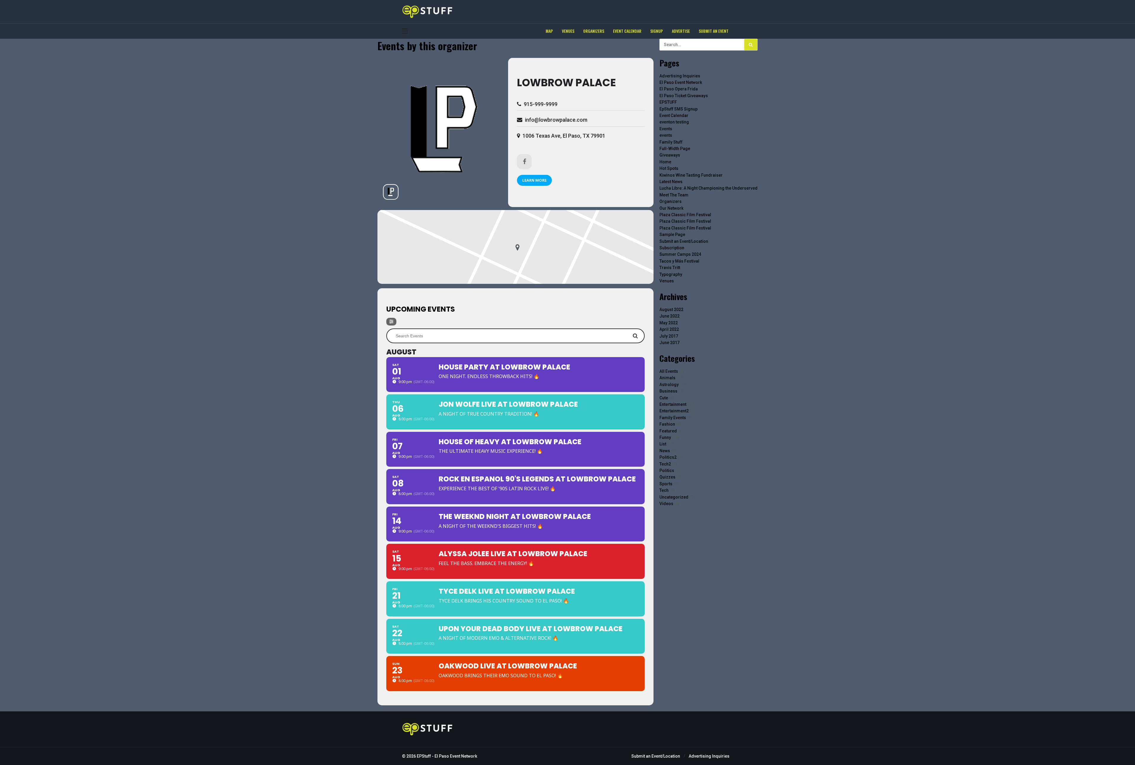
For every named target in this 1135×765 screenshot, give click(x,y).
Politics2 (668, 457)
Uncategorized (673, 497)
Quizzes (667, 477)
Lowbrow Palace (566, 82)
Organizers (670, 201)
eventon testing (674, 122)
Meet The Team (673, 195)
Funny (665, 437)
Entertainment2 (674, 410)
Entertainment (672, 404)
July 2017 (668, 336)
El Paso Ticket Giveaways (683, 95)
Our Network (671, 208)
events (665, 135)
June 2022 (669, 316)
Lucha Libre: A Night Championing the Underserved (708, 188)
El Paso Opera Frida (678, 89)
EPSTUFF (668, 102)
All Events (668, 371)
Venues (666, 281)
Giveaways (669, 155)
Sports (665, 483)
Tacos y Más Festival (679, 261)
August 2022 (671, 309)
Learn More (534, 180)
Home (665, 161)
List (662, 444)
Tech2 (665, 464)
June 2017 (669, 342)
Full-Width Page (674, 148)
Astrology (669, 384)
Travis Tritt (669, 267)
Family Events (672, 417)
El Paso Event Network (680, 82)
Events (665, 128)
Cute (663, 397)
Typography (670, 274)
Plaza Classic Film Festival (685, 214)
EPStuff (424, 756)
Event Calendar (673, 115)
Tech (664, 490)
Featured (668, 431)
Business (668, 391)
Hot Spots (668, 168)
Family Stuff (670, 142)
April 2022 (669, 329)
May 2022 (668, 322)
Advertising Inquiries (679, 76)
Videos (666, 503)
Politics (666, 470)
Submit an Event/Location (683, 241)
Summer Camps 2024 (680, 254)
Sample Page (672, 234)
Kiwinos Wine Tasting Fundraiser (691, 175)
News (664, 450)
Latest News (670, 181)
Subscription (671, 247)
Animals (667, 377)
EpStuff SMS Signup (678, 109)
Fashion (667, 424)
